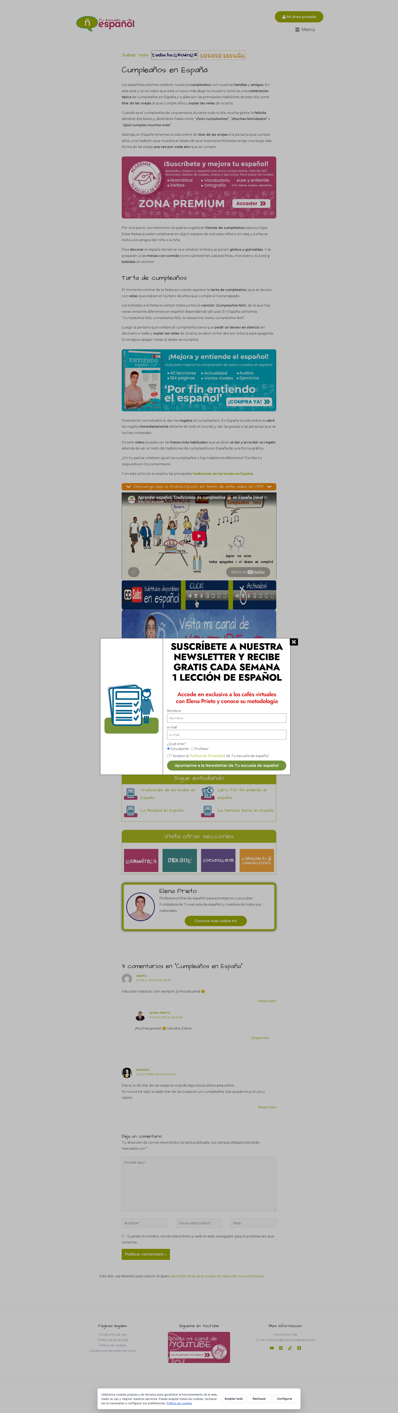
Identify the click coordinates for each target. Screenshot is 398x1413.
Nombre (174, 711)
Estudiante (180, 749)
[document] (199, 706)
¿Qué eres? (176, 744)
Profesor (201, 749)
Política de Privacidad (207, 756)
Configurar (284, 1398)
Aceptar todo (233, 1398)
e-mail (172, 727)
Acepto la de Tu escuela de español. (220, 756)
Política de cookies (179, 1403)
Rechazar (259, 1398)
